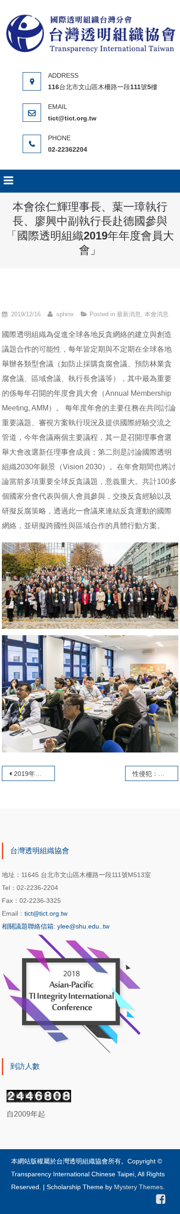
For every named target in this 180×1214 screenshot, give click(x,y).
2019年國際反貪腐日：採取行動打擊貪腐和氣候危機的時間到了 (34, 773)
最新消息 (129, 314)
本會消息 (156, 314)
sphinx (65, 314)
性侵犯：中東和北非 (155, 773)
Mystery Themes (138, 1187)
